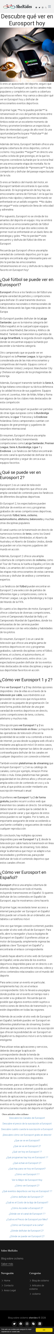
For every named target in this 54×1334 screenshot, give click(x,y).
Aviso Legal (9, 1290)
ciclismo (36, 1294)
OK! (44, 1330)
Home (6, 1280)
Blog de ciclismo (40, 1280)
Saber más (7, 1263)
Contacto (8, 1285)
